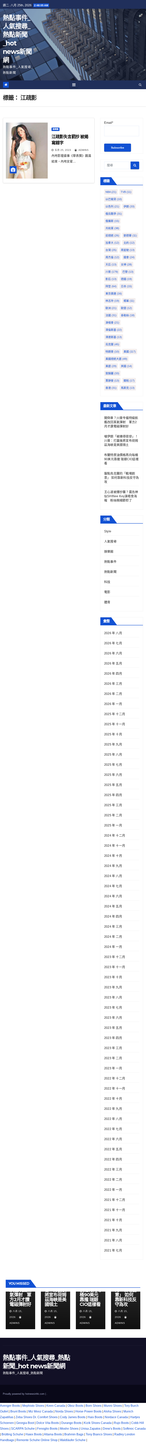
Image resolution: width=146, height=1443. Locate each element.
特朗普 (112, 351)
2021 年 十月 (113, 1220)
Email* (108, 122)
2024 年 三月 (113, 926)
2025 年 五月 (113, 785)
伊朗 (129, 206)
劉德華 (130, 235)
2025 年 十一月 (114, 724)
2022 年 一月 (113, 1189)
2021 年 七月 (113, 1250)
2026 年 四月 (113, 673)
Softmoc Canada (134, 1428)
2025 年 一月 (113, 825)
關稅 (129, 380)
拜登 (111, 286)
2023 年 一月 (113, 1068)
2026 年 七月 (113, 643)
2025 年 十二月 (114, 714)
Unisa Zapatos (91, 1428)
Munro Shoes (113, 1405)
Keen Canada (55, 1405)
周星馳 (128, 249)
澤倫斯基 (114, 329)
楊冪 (129, 300)
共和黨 (112, 228)
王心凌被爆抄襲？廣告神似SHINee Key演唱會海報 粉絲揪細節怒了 (121, 496)
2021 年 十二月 (114, 1199)
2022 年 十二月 (114, 1078)
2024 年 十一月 (114, 845)
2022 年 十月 (113, 1098)
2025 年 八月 (113, 754)
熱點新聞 (110, 571)
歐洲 (111, 308)
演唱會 (112, 322)
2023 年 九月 (113, 987)
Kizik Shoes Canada (98, 1422)
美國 (130, 351)
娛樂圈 (55, 129)
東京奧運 (114, 293)
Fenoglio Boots (47, 1428)
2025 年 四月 (113, 795)
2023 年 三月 (113, 1048)
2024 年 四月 (113, 916)
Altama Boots (53, 1434)
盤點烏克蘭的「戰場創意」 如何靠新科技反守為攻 (121, 477)
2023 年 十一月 (114, 967)
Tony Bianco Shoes (99, 1434)
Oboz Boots (75, 1405)
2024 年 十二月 (114, 835)
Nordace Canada (116, 1417)
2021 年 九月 (113, 1230)
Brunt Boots (18, 1411)
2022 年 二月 (113, 1179)
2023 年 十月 (113, 977)
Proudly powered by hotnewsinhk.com (24, 1393)
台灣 (111, 249)
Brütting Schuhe (12, 1434)
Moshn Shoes (69, 1428)
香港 (111, 387)
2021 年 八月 (113, 1240)
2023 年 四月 (113, 1038)
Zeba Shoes (24, 1417)
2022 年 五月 (113, 1149)
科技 (107, 582)
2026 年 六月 (113, 653)
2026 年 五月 (113, 663)
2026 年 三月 (113, 683)
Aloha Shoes (112, 1411)
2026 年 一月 (113, 704)
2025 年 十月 (113, 734)
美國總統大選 (116, 358)
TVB (126, 191)
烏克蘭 (112, 344)
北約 (129, 242)
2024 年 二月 (113, 936)
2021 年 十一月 (114, 1210)
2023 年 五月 (113, 1027)
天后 (111, 264)
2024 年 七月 (113, 886)
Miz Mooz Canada (40, 1411)
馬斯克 (128, 387)
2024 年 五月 (113, 906)
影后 (111, 279)
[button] (140, 84)
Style (107, 531)
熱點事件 (110, 561)
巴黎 (127, 271)
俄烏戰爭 (114, 213)
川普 (112, 271)
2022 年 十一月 (114, 1088)
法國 (111, 315)
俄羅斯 (112, 220)
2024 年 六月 (113, 896)
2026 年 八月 (113, 633)
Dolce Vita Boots (47, 1422)
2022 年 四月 (113, 1159)
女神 (126, 264)
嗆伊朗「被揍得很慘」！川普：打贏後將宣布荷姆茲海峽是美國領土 (121, 440)
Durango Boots (71, 1422)
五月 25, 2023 (63, 150)
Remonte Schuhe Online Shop (37, 1440)
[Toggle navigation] (74, 85)
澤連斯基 (114, 337)
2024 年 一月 (113, 946)
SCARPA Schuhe (23, 1428)
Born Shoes (94, 1405)
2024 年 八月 (113, 876)
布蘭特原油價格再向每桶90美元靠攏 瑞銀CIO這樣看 (121, 459)
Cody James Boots (72, 1417)
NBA (111, 191)
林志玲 (112, 300)
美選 (111, 366)
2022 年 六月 (113, 1139)
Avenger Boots (10, 1405)
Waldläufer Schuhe (73, 1440)
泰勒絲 (128, 315)
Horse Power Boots (88, 1411)
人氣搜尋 (110, 541)
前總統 (112, 235)
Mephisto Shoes (33, 1405)
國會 (129, 257)
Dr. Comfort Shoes (45, 1417)
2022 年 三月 (113, 1169)
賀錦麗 (112, 373)
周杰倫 (112, 257)
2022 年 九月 (113, 1108)
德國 (126, 279)
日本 (126, 286)
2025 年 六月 (113, 774)
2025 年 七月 (113, 764)
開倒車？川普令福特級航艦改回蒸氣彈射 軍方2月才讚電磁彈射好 (121, 422)
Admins (83, 150)
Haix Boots (95, 1417)
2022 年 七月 (113, 1129)
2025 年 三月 (113, 805)
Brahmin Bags (73, 1434)
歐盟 (126, 308)
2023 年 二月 (113, 1058)
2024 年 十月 (113, 855)
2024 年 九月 (113, 865)
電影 (107, 592)
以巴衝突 (114, 199)
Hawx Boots (33, 1434)
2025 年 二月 (113, 815)
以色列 (112, 206)
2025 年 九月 (113, 744)
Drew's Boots (112, 1428)
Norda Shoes (64, 1411)
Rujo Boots (121, 1422)
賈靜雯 (112, 380)
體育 (107, 602)
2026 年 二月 (113, 693)
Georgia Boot (25, 1422)
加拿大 (112, 242)
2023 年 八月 (113, 997)
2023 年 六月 (113, 1017)
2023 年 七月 (113, 1007)
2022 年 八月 (113, 1118)
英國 (126, 366)
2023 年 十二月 (114, 957)
